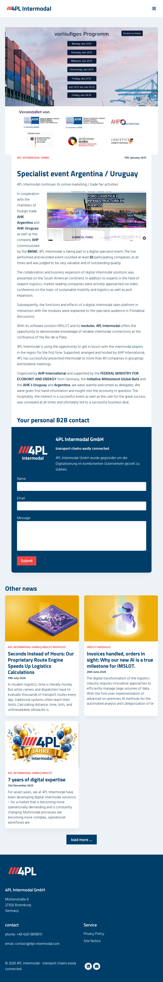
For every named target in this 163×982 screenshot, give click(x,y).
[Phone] (88, 966)
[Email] (96, 966)
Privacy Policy (94, 934)
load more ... (81, 839)
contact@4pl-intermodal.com (37, 944)
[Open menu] (154, 8)
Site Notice (92, 941)
